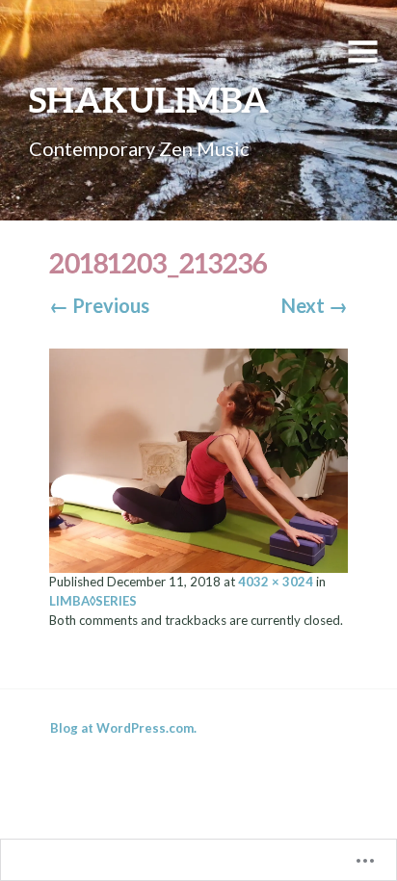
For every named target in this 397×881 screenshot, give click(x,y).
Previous (99, 305)
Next (314, 305)
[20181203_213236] (199, 458)
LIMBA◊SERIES (93, 601)
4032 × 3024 (275, 581)
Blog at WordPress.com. (123, 728)
